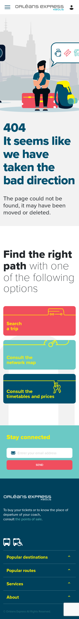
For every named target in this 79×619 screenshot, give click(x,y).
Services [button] (15, 583)
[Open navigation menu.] (7, 7)
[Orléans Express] (39, 7)
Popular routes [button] (21, 570)
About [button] (13, 597)
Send (39, 465)
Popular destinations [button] (27, 557)
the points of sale (28, 519)
